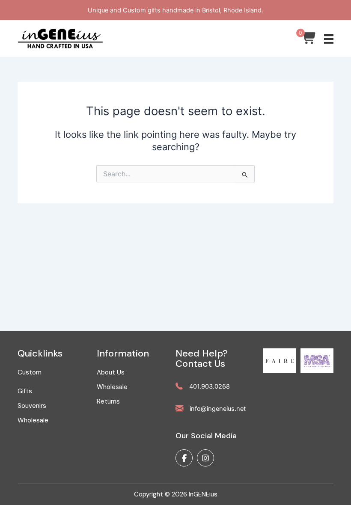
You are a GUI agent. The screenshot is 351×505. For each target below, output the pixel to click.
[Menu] (328, 39)
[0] (309, 40)
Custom (30, 372)
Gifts (25, 391)
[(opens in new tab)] (279, 360)
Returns (108, 401)
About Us (111, 372)
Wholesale (33, 420)
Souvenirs (32, 405)
